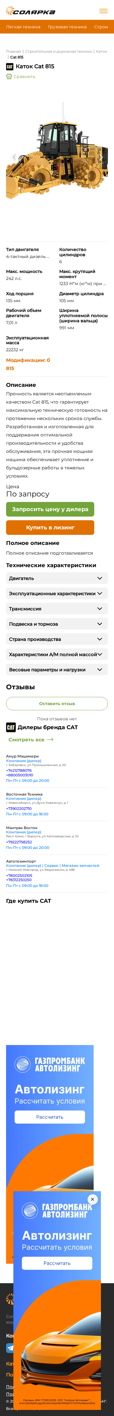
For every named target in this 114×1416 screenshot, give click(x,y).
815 (10, 368)
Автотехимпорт (21, 861)
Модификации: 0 (28, 360)
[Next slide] (101, 157)
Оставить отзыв (57, 703)
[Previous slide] (13, 157)
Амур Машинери (22, 756)
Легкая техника (23, 27)
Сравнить (24, 76)
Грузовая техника (67, 27)
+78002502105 (19, 875)
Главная (13, 51)
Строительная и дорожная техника (58, 51)
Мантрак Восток (21, 827)
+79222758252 (19, 842)
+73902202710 (19, 808)
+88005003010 (19, 775)
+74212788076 (19, 770)
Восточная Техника (24, 794)
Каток (101, 51)
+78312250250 (19, 879)
